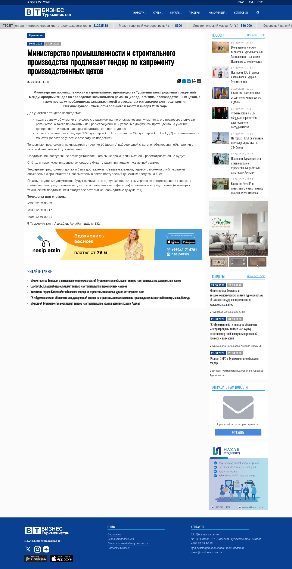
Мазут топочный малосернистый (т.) (133, 25)
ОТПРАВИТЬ (238, 432)
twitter (28, 549)
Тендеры (218, 276)
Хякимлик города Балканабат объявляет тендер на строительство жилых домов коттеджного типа (87, 291)
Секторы (175, 13)
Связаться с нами (119, 548)
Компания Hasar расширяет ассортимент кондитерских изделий (246, 97)
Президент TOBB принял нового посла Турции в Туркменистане (245, 77)
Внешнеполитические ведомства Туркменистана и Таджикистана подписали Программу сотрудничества (247, 54)
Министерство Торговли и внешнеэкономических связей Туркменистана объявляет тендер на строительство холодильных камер (106, 280)
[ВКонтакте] (189, 81)
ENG (241, 2)
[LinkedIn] (184, 81)
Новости (218, 35)
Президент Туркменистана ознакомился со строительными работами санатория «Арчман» (246, 165)
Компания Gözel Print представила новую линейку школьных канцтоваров (247, 188)
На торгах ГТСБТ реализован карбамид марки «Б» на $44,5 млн (247, 143)
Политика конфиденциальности (128, 543)
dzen (45, 549)
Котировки (241, 13)
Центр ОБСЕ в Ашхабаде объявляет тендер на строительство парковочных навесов (79, 286)
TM (251, 2)
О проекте (114, 534)
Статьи (157, 13)
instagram (37, 549)
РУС (260, 2)
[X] (179, 81)
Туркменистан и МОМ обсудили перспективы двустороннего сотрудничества (244, 120)
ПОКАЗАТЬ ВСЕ (256, 35)
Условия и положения (121, 539)
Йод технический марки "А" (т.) (205, 25)
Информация (217, 13)
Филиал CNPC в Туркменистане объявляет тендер (234, 360)
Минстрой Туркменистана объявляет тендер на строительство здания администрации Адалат (85, 303)
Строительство (36, 35)
